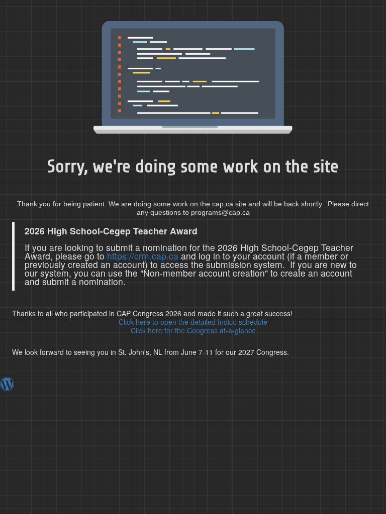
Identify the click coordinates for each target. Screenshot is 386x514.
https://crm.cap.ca (142, 255)
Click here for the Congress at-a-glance (193, 330)
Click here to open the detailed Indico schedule (193, 322)
